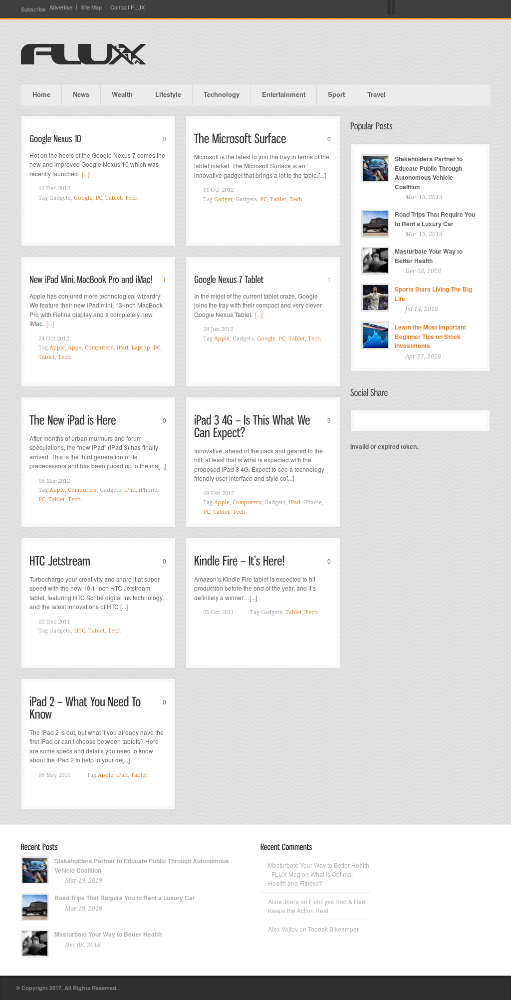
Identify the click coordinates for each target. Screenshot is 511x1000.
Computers (99, 347)
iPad (122, 347)
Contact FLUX (127, 7)
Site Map (91, 7)
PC (98, 198)
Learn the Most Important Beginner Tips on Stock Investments (430, 336)
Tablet (113, 198)
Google (83, 198)
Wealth (122, 94)
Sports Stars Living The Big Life (433, 294)
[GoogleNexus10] (55, 138)
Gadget (223, 199)
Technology (222, 94)
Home (41, 94)
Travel (376, 94)
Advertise (60, 7)
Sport (336, 94)
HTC (79, 631)
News (81, 94)
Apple (57, 347)
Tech (131, 198)
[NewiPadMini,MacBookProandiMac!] (90, 279)
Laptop (140, 347)
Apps (75, 347)
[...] (85, 173)
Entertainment (283, 94)
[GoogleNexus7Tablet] (228, 279)
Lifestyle (168, 94)
